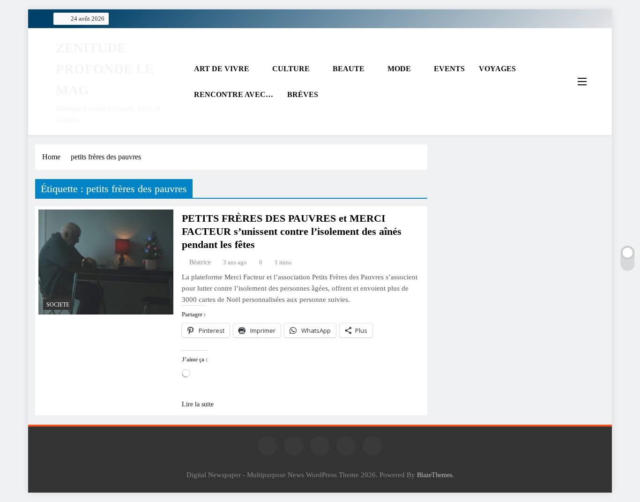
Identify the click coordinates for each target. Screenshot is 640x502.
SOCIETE (57, 304)
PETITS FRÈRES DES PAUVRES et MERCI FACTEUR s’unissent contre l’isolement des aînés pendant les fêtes (292, 231)
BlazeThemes (434, 475)
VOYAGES (497, 69)
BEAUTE (349, 69)
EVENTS (449, 69)
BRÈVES (302, 94)
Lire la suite (198, 404)
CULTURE (291, 69)
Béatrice (200, 262)
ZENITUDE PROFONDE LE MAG (105, 68)
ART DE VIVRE (221, 69)
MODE (399, 69)
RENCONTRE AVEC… (233, 94)
